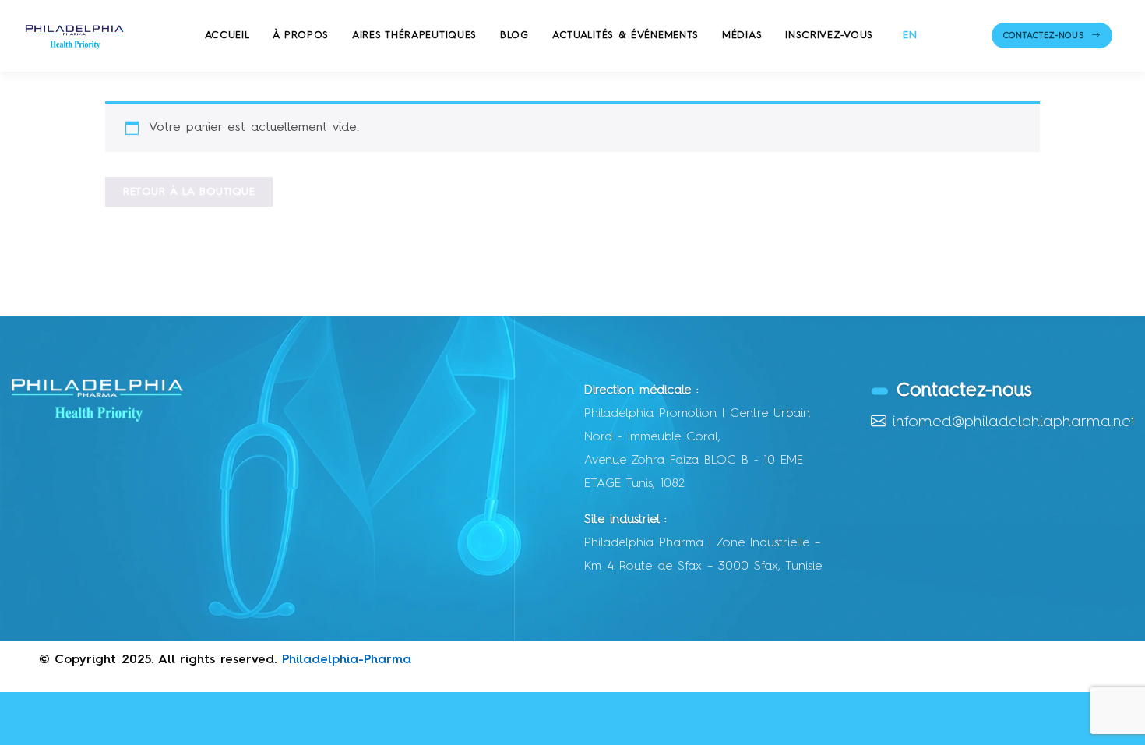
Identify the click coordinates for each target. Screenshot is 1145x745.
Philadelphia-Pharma (346, 660)
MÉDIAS (742, 35)
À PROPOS (301, 35)
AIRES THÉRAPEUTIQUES (414, 35)
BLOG (514, 35)
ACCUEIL (227, 35)
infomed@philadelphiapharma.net (1014, 422)
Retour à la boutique (189, 191)
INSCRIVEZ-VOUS (829, 35)
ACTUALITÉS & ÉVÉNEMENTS (625, 35)
